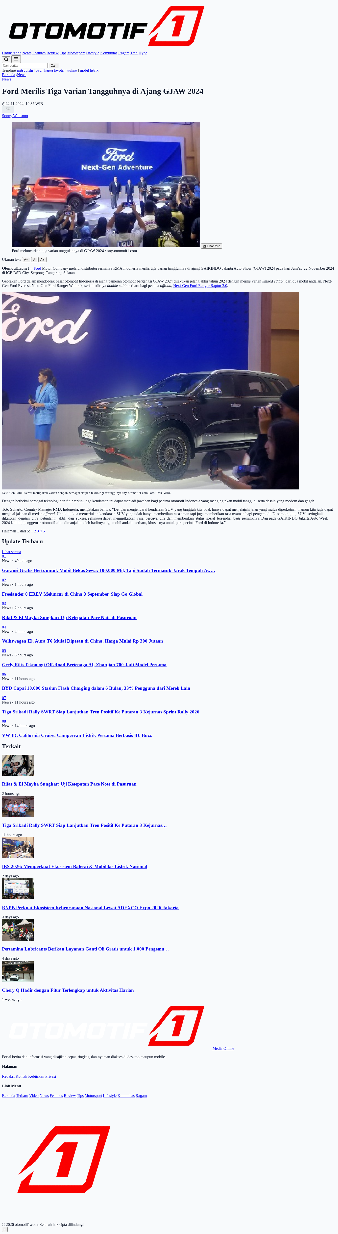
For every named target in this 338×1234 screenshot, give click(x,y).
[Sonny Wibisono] (8, 111)
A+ (42, 260)
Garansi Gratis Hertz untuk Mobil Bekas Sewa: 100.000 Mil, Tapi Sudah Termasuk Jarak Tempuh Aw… (108, 570)
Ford (37, 268)
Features (39, 53)
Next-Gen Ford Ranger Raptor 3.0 (200, 285)
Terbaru (22, 1095)
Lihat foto (211, 246)
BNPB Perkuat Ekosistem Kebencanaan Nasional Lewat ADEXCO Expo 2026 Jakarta (90, 907)
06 (4, 674)
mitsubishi (25, 70)
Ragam (123, 53)
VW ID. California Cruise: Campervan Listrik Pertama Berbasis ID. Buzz (77, 735)
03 (4, 603)
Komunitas (108, 53)
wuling (71, 70)
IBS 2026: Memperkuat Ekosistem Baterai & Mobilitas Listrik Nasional (74, 866)
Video (34, 1095)
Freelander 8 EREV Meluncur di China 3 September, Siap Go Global (72, 594)
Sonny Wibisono (15, 116)
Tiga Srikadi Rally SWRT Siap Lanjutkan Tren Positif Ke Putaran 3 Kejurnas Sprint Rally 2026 (100, 711)
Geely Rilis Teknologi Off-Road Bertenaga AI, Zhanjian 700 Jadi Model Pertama (84, 664)
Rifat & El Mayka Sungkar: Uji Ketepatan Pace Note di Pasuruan (69, 617)
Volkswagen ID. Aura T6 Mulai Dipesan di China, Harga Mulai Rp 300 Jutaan (82, 641)
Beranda (8, 75)
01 (4, 556)
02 (4, 580)
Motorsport (76, 53)
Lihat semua (11, 552)
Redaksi (8, 1076)
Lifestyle (92, 53)
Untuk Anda (11, 53)
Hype (143, 53)
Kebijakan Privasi (42, 1076)
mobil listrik (89, 70)
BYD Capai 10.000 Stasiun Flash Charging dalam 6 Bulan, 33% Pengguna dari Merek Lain (96, 688)
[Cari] (6, 59)
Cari (53, 65)
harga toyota (54, 70)
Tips (63, 53)
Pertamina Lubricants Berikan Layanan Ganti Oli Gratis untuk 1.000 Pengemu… (85, 948)
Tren (134, 53)
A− (26, 260)
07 (4, 698)
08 (4, 721)
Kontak (21, 1076)
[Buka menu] (16, 59)
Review (53, 53)
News (26, 53)
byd (39, 70)
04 (4, 627)
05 (4, 650)
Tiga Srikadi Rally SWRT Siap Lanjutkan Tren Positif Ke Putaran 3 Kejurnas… (84, 825)
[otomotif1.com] (107, 48)
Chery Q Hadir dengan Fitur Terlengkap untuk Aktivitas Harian (68, 990)
